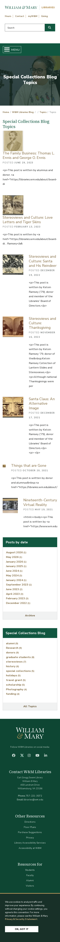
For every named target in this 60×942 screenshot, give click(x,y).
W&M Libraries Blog (23, 112)
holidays (13, 675)
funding (13, 694)
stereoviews (16, 662)
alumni (12, 643)
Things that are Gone (28, 465)
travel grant (16, 680)
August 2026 (16, 552)
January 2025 (16, 566)
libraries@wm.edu (33, 799)
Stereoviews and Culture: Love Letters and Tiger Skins (28, 219)
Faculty (30, 875)
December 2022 (18, 603)
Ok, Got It (21, 929)
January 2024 (16, 580)
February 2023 (17, 598)
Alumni (30, 880)
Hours (8, 16)
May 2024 (14, 575)
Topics (43, 112)
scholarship (15, 685)
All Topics (30, 706)
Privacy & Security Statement (21, 919)
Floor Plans (30, 827)
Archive (30, 615)
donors (12, 652)
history (12, 666)
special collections (20, 671)
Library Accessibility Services (30, 842)
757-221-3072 (34, 795)
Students (30, 870)
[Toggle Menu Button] (5, 49)
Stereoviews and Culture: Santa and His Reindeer (42, 261)
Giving (44, 16)
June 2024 (14, 571)
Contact (19, 16)
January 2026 (16, 562)
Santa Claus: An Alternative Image (42, 404)
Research (14, 648)
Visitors (30, 885)
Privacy (30, 837)
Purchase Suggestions (30, 832)
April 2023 (14, 594)
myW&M (32, 16)
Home (6, 112)
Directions (30, 821)
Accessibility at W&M (30, 848)
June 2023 (14, 589)
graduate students (20, 657)
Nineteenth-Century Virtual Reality (40, 502)
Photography (16, 689)
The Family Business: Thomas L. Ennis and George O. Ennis (28, 155)
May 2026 (14, 557)
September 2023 (19, 584)
